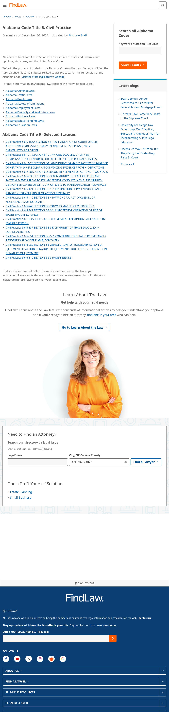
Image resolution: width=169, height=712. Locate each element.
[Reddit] (51, 659)
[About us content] (162, 670)
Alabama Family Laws (19, 99)
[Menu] (4, 5)
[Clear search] (125, 462)
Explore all (127, 164)
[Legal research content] (162, 703)
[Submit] (113, 638)
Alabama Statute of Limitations (25, 103)
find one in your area (101, 315)
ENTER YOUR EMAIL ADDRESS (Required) (26, 631)
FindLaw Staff (77, 35)
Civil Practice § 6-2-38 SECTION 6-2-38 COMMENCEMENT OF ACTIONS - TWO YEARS (57, 172)
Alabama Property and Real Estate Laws (30, 112)
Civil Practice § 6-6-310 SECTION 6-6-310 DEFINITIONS (39, 257)
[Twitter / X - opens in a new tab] (28, 659)
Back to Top (86, 583)
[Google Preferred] (63, 659)
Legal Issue (15, 455)
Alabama (30, 16)
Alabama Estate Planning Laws (25, 121)
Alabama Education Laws (21, 125)
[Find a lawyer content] (162, 681)
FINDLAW (6, 16)
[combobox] (38, 462)
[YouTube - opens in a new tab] (17, 659)
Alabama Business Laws (20, 116)
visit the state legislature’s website (43, 77)
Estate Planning (21, 492)
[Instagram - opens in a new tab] (40, 659)
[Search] (163, 5)
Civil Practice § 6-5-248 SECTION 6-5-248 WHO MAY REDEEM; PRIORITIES (50, 206)
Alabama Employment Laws (23, 108)
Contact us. (145, 617)
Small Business (20, 497)
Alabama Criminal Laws (20, 91)
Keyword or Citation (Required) (139, 44)
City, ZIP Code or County (85, 455)
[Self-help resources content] (162, 692)
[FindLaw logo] (19, 5)
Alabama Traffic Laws (19, 95)
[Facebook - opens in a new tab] (6, 659)
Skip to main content (85, 4)
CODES (18, 16)
